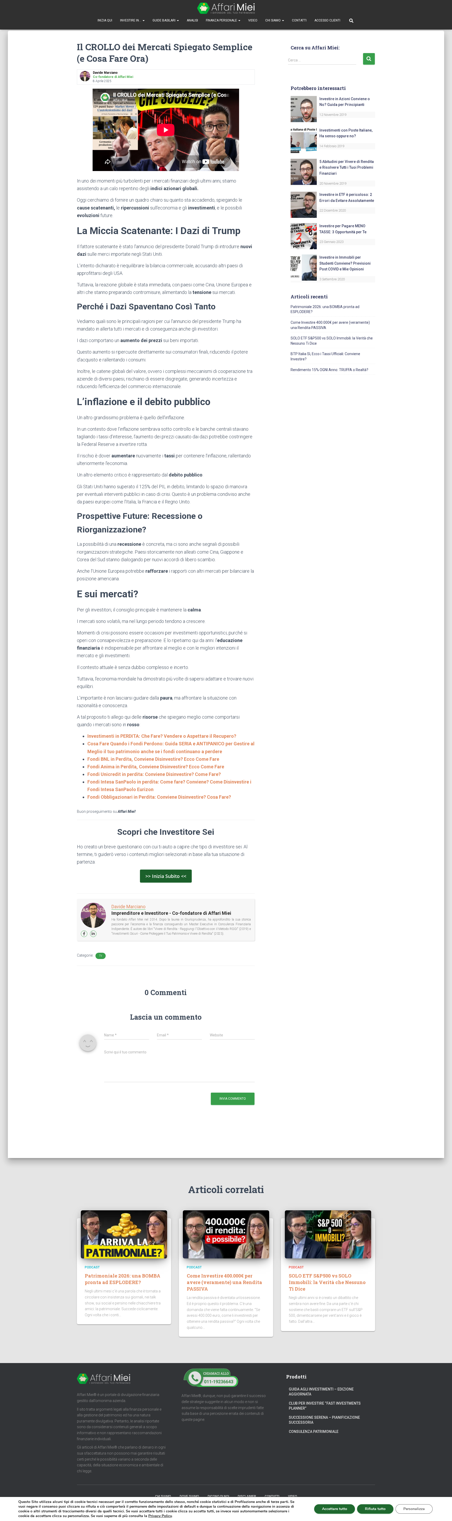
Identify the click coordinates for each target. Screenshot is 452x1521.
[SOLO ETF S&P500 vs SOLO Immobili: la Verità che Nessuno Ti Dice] (328, 1234)
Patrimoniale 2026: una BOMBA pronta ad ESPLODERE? (122, 1279)
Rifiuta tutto (375, 1508)
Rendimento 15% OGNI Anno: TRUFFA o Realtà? (329, 370)
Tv (100, 955)
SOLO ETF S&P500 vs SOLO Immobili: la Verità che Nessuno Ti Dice (327, 1282)
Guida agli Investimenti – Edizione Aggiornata (321, 1392)
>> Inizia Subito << (165, 876)
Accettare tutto (334, 1508)
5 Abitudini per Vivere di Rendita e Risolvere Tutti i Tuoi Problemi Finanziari (346, 167)
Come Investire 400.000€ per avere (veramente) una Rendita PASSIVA (224, 1282)
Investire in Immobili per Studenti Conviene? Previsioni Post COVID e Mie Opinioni (345, 263)
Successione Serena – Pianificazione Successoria (324, 1420)
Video (252, 20)
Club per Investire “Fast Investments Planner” (325, 1406)
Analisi (192, 20)
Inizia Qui (105, 20)
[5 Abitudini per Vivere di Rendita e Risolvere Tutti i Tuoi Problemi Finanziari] (304, 171)
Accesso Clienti (327, 20)
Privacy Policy (160, 1515)
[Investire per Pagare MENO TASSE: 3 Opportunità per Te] (304, 236)
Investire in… (131, 20)
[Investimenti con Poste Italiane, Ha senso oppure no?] (304, 140)
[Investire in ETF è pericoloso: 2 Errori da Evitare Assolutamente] (304, 204)
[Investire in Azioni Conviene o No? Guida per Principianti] (304, 108)
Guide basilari (164, 20)
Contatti (299, 20)
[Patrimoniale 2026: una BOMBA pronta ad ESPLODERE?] (124, 1234)
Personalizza (414, 1508)
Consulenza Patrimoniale (313, 1431)
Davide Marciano (128, 906)
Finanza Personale (222, 20)
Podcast (92, 1267)
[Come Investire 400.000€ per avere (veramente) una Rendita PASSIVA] (226, 1234)
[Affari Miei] (226, 8)
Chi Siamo (273, 20)
